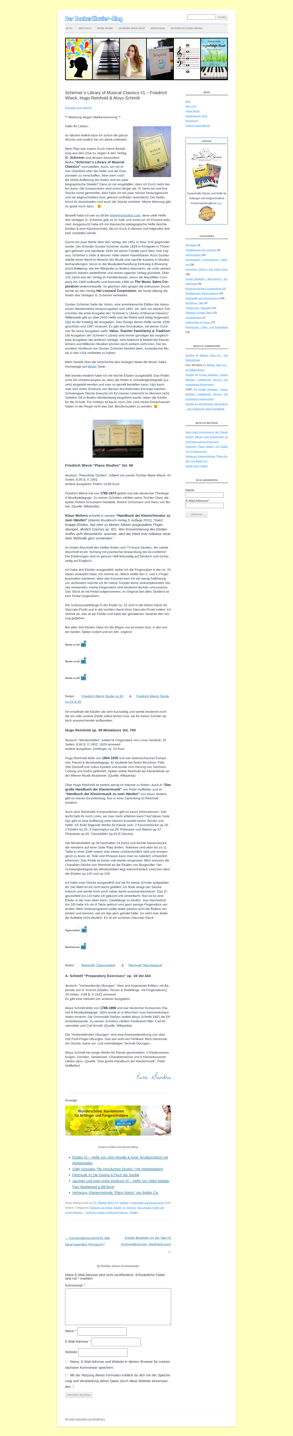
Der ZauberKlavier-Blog (93, 18)
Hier (68, 322)
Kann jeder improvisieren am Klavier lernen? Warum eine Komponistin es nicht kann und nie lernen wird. (206, 437)
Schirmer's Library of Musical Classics (106, 1212)
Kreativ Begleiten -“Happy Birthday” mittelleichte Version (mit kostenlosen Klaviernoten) (206, 379)
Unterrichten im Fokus (197, 322)
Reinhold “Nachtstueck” (146, 965)
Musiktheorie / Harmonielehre (201, 293)
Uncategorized (193, 317)
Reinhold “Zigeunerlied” (99, 965)
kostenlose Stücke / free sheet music (206, 269)
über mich (84, 28)
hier (68, 821)
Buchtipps (191, 245)
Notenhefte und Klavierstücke (147, 1202)
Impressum (158, 28)
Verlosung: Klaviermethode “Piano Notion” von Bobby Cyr (115, 1192)
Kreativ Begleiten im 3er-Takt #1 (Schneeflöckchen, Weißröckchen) (146, 1244)
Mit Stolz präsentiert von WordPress (85, 1419)
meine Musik (105, 28)
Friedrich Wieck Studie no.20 (102, 696)
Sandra (123, 1202)
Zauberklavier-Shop (131, 28)
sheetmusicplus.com (125, 215)
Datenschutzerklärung (187, 28)
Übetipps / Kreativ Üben (198, 312)
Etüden (117, 1207)
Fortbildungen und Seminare (201, 250)
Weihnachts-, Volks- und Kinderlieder (206, 327)
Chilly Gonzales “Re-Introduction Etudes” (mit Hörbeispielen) (117, 1169)
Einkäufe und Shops (101, 1207)
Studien (134, 1212)
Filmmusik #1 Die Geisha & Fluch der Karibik (105, 1175)
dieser (92, 366)
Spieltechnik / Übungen (198, 307)
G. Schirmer (129, 1207)
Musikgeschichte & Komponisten (203, 288)
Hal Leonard (144, 1207)
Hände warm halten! (196, 466)
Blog (69, 28)
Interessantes (193, 254)
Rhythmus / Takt (194, 303)
